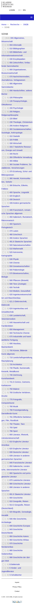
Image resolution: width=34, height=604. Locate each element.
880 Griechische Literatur (20, 484)
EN (24, 10)
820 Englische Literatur (19, 449)
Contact (17, 591)
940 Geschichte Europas (19, 526)
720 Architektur (15, 364)
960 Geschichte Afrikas (19, 540)
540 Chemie (14, 263)
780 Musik (13, 406)
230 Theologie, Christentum (21, 122)
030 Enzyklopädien (17, 59)
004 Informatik (15, 45)
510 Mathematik (16, 249)
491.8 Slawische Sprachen (20, 242)
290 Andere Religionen (18, 126)
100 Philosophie (16, 97)
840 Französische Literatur (20, 463)
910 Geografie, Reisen (18, 501)
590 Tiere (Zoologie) (17, 284)
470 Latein (13, 231)
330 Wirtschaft (15, 143)
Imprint (17, 582)
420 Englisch (14, 196)
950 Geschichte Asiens (19, 536)
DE (19, 10)
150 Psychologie (16, 108)
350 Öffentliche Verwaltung (20, 157)
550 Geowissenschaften (19, 266)
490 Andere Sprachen (18, 238)
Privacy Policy (17, 587)
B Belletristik (14, 564)
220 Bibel (13, 119)
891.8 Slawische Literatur (20, 494)
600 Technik (14, 287)
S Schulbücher (15, 575)
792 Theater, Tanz (17, 424)
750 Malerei (14, 389)
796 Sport (13, 431)
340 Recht (13, 154)
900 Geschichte (16, 498)
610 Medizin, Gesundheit (19, 291)
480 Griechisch (15, 234)
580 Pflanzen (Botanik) (19, 280)
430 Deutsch (14, 199)
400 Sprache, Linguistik (19, 192)
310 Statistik (14, 136)
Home (3, 24)
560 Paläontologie (16, 270)
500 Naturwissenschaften (20, 245)
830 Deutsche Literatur (19, 452)
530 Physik (14, 259)
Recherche (14, 24)
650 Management (16, 329)
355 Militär (13, 161)
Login (12, 10)
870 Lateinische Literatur (19, 480)
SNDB (25, 24)
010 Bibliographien (17, 48)
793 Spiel (13, 427)
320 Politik (13, 140)
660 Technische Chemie (19, 333)
